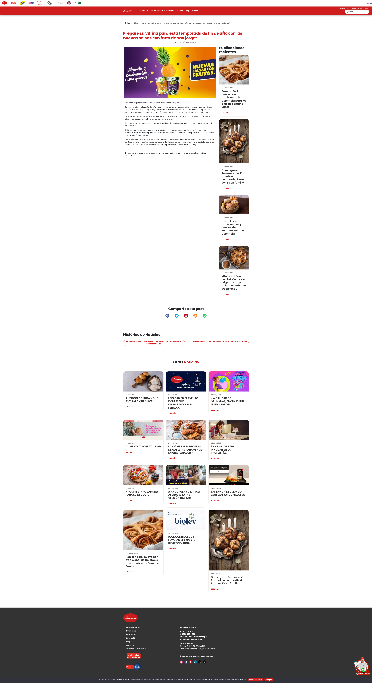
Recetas (180, 11)
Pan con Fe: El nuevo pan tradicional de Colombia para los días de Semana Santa (234, 99)
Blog (187, 11)
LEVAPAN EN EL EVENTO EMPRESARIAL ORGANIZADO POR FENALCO (183, 402)
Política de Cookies (255, 679)
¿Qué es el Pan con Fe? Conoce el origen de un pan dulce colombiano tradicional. (234, 282)
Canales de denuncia (136, 649)
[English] (368, 3)
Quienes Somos (133, 627)
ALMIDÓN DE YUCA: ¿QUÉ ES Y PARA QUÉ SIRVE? (142, 399)
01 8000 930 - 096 (187, 634)
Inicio (128, 23)
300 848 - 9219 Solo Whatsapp (193, 636)
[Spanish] (370, 3)
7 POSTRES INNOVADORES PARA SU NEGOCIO (142, 493)
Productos (170, 11)
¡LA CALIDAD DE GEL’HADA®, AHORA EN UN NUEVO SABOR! (227, 401)
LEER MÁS (225, 112)
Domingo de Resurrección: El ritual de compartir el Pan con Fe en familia (228, 580)
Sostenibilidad (156, 11)
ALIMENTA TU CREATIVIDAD (143, 446)
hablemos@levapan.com (191, 639)
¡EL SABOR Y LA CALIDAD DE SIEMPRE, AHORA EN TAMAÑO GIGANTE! (219, 341)
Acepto (269, 680)
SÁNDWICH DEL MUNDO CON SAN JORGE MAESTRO (228, 493)
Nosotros (143, 11)
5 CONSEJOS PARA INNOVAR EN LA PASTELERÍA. (223, 450)
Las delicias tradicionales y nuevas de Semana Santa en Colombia (233, 227)
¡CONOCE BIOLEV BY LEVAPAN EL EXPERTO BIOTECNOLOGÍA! (182, 540)
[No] (370, 680)
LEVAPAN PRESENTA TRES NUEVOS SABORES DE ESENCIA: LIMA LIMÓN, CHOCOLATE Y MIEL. (155, 342)
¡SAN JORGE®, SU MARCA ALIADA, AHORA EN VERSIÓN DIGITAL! (184, 495)
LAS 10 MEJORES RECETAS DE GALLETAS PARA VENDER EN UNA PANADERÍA (185, 450)
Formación (131, 638)
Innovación (131, 631)
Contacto (195, 11)
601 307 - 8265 (186, 631)
